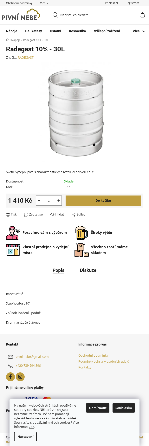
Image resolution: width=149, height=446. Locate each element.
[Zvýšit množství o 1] (59, 200)
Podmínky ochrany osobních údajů (103, 361)
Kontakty (84, 367)
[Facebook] (10, 376)
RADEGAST (26, 57)
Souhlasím (123, 408)
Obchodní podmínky (19, 3)
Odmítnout (98, 408)
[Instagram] (20, 376)
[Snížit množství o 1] (39, 200)
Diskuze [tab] (88, 270)
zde (31, 427)
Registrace (132, 3)
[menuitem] (11, 31)
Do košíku (103, 200)
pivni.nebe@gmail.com (32, 357)
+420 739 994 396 (28, 366)
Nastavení (25, 437)
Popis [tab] (58, 270)
